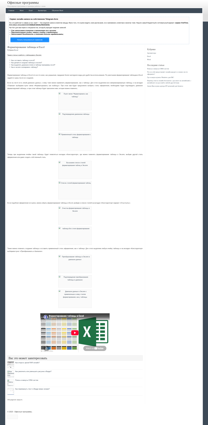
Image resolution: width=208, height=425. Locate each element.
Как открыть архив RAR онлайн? (27, 363)
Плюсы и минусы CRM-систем (26, 380)
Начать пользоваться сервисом (29, 40)
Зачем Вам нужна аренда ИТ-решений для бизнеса (165, 86)
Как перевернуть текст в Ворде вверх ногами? (32, 389)
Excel (30, 10)
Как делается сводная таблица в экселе (26, 63)
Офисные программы (23, 2)
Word (21, 10)
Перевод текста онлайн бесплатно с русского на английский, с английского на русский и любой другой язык (169, 81)
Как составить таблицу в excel (22, 60)
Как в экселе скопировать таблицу (24, 67)
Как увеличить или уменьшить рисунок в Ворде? (33, 371)
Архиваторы (42, 10)
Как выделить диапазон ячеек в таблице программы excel (32, 65)
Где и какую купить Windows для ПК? (160, 77)
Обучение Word (57, 10)
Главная (11, 10)
